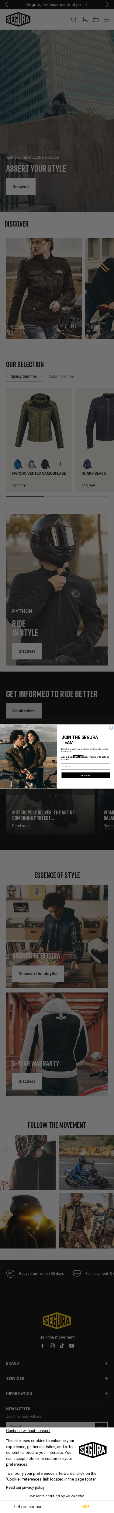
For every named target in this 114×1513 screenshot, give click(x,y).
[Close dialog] (111, 728)
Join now (86, 775)
